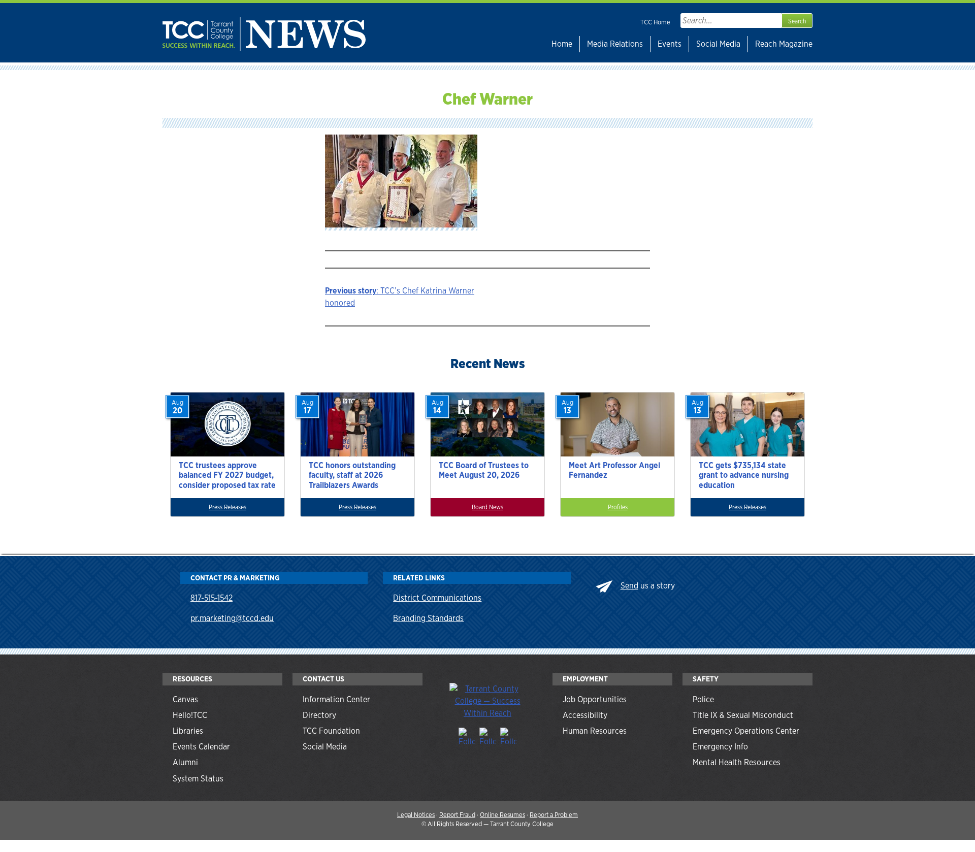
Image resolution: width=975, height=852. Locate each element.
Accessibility (585, 715)
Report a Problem (554, 814)
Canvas (185, 699)
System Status (198, 778)
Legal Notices (416, 814)
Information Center (336, 699)
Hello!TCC (190, 715)
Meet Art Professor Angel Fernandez (614, 470)
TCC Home (655, 22)
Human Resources (595, 731)
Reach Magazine (783, 44)
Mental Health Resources (737, 762)
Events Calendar (201, 746)
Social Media (718, 44)
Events (669, 44)
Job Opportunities (595, 699)
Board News (487, 507)
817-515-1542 (211, 598)
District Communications (437, 598)
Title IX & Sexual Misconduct (743, 715)
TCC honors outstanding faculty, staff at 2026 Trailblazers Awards (352, 475)
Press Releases (227, 507)
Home (561, 44)
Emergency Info (720, 746)
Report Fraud (457, 814)
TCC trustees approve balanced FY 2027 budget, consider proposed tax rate (227, 475)
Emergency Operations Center (746, 731)
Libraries (188, 731)
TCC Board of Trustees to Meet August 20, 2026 (484, 470)
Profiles (618, 507)
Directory (319, 715)
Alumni (185, 762)
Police (703, 699)
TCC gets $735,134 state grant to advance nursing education (744, 475)
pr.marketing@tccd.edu (232, 618)
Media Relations (615, 44)
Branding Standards (428, 618)
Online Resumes (502, 814)
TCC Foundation (331, 731)
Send (629, 585)
